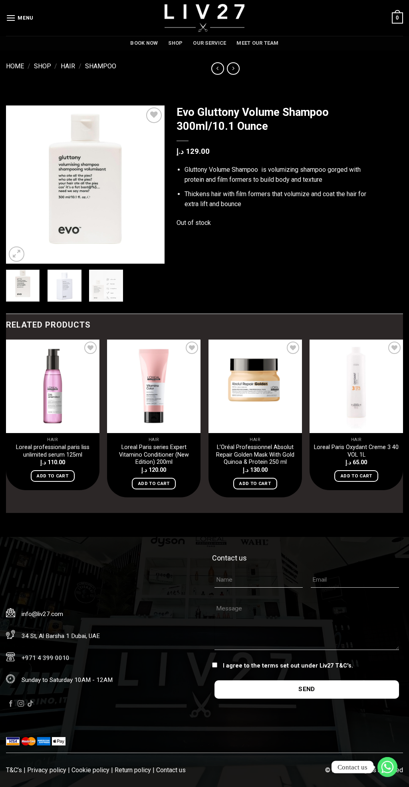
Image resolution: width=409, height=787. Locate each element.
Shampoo (100, 66)
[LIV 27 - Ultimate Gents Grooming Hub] (204, 18)
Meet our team (257, 43)
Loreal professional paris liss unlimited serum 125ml (52, 451)
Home (15, 66)
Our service (209, 43)
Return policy (133, 770)
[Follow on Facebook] (11, 704)
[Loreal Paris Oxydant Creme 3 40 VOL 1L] (356, 386)
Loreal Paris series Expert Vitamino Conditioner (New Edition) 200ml (154, 454)
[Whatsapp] (387, 767)
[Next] (151, 184)
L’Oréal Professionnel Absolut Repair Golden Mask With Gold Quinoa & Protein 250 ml (255, 454)
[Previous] (19, 184)
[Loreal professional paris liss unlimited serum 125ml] (52, 386)
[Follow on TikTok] (30, 704)
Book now (144, 43)
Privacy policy (46, 770)
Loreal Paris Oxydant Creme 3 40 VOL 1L (356, 451)
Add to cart (52, 476)
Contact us (171, 770)
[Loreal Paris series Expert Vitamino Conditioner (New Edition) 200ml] (154, 386)
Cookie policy (90, 770)
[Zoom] (16, 254)
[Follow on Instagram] (21, 704)
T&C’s (14, 770)
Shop (175, 43)
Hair (68, 66)
